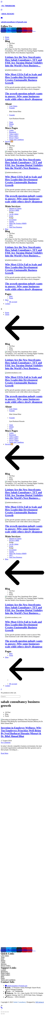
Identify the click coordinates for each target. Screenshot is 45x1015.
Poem (11, 298)
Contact (7, 686)
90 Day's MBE (14, 210)
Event (11, 216)
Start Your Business (15, 227)
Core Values (13, 106)
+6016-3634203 (7, 14)
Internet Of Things (15, 208)
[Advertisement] (22, 849)
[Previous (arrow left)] (2, 1013)
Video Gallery (14, 134)
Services (9, 444)
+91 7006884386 (8, 6)
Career (11, 130)
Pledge (11, 124)
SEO (10, 225)
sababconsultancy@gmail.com (14, 22)
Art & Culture (13, 214)
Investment (12, 220)
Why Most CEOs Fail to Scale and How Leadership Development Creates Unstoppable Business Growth (23, 78)
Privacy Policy (14, 138)
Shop (6, 657)
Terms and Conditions (16, 139)
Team (11, 122)
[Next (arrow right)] (4, 1013)
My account (13, 684)
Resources (12, 132)
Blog (10, 296)
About (7, 314)
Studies (11, 221)
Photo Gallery (13, 136)
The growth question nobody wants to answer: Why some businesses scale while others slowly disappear (23, 96)
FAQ (11, 126)
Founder (12, 108)
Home (7, 312)
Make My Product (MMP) (18, 223)
